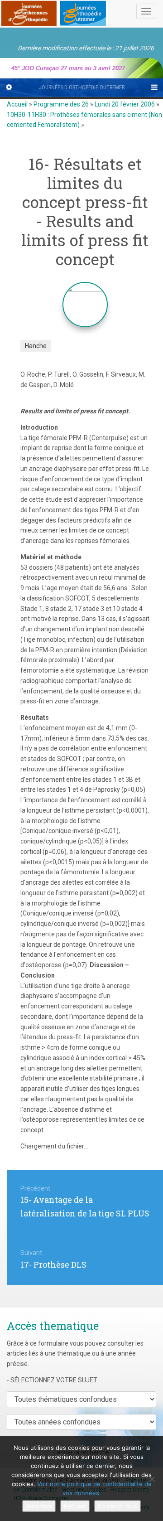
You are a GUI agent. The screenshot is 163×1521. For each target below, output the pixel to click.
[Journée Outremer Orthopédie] (54, 12)
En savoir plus (117, 1506)
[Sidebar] (9, 87)
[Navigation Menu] (154, 87)
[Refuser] (151, 1478)
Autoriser (39, 1506)
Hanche (36, 345)
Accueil (17, 104)
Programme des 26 (61, 104)
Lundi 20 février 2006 (125, 104)
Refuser (75, 1506)
